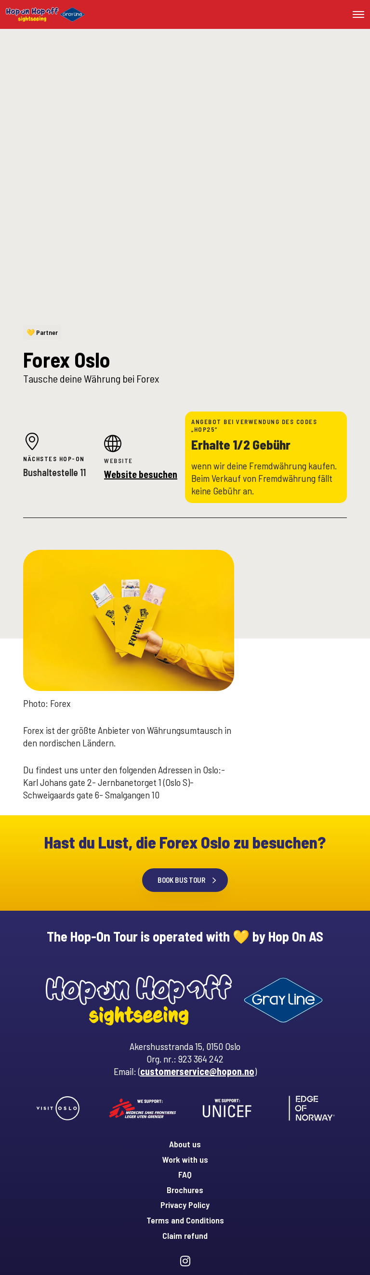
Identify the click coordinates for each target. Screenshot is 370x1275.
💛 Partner (42, 332)
